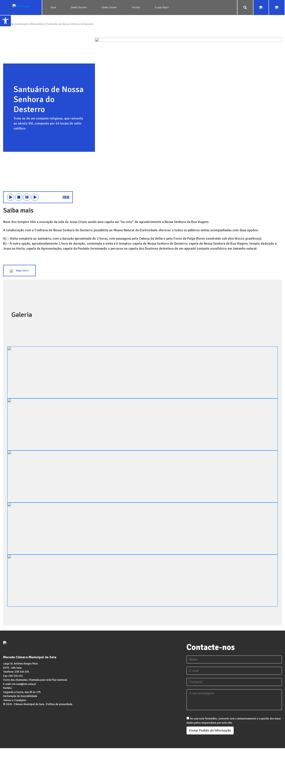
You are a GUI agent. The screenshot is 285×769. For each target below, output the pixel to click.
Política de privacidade (59, 704)
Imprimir (21, 270)
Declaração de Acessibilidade (20, 696)
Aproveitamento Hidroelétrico (27, 24)
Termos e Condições (14, 700)
